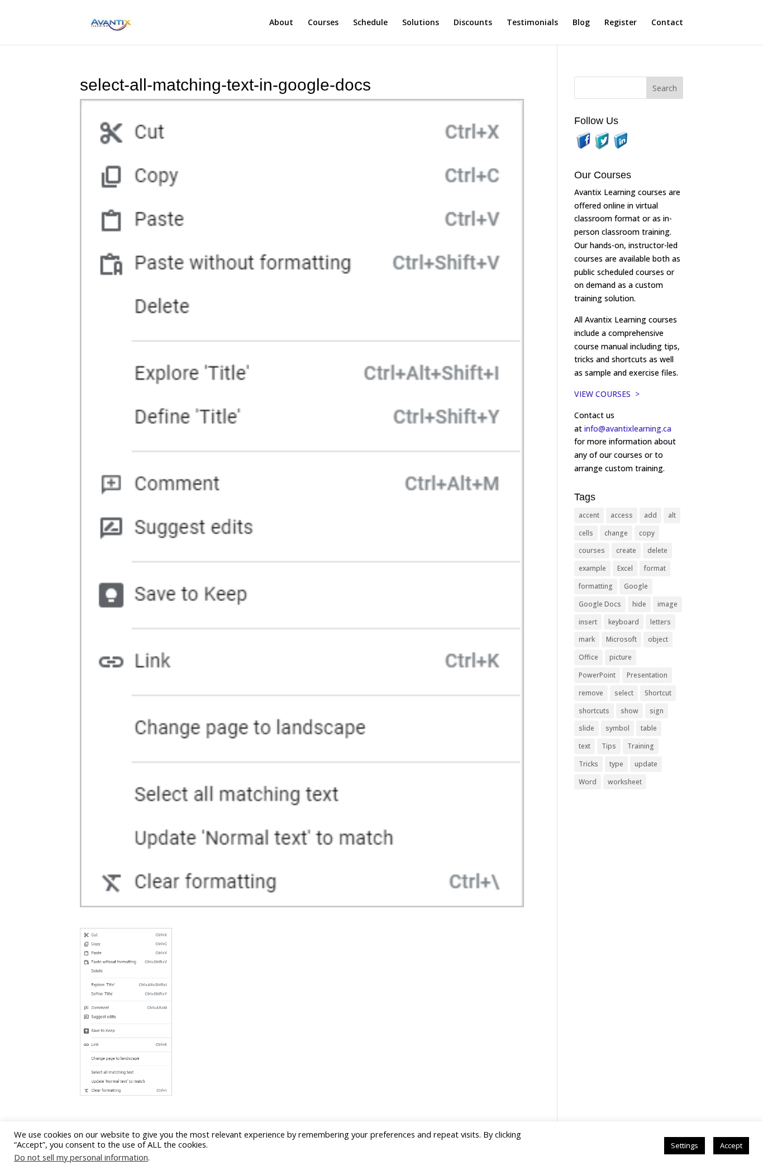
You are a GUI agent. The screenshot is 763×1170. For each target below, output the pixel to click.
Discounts (473, 22)
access (622, 515)
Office (588, 657)
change (616, 533)
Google (636, 586)
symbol (617, 728)
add (650, 515)
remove (591, 693)
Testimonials (532, 22)
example (592, 568)
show (629, 711)
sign (657, 711)
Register (620, 22)
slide (586, 728)
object (658, 639)
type (616, 764)
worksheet (625, 782)
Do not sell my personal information (81, 1157)
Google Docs (600, 604)
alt (672, 515)
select (623, 693)
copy (647, 533)
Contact (667, 22)
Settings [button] (684, 1145)
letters (660, 622)
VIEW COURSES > (607, 394)
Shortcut (658, 693)
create (626, 550)
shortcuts (594, 711)
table (649, 728)
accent (589, 515)
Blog (581, 22)
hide (639, 604)
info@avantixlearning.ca (629, 428)
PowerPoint (597, 675)
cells (586, 533)
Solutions (420, 22)
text (584, 746)
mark (587, 639)
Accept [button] (731, 1145)
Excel (625, 568)
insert (588, 622)
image (667, 604)
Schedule (370, 22)
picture (620, 657)
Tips (609, 746)
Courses (323, 22)
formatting (596, 586)
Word (588, 782)
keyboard (623, 622)
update (646, 764)
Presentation (647, 675)
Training (640, 746)
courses (592, 550)
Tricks (588, 764)
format (655, 568)
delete (657, 550)
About (281, 22)
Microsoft (621, 639)
